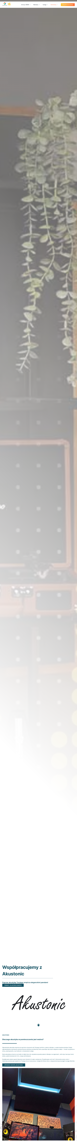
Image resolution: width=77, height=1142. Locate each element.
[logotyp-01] (6, 3)
